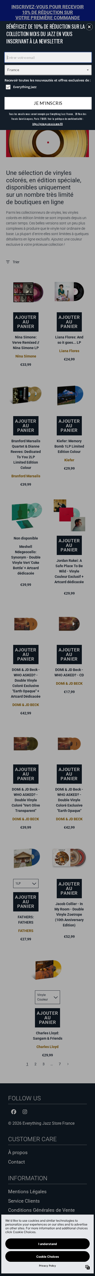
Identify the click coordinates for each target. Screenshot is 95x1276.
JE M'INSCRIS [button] (48, 103)
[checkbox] (48, 86)
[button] (89, 27)
